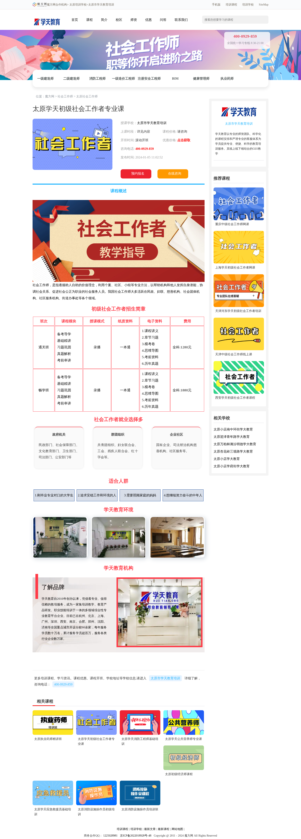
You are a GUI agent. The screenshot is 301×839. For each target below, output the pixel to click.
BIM (175, 78)
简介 (104, 19)
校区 (119, 19)
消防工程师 (97, 78)
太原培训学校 (78, 4)
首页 (74, 19)
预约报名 (137, 173)
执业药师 (227, 78)
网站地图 (177, 829)
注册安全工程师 (149, 78)
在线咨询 (174, 173)
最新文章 (150, 829)
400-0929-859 (63, 684)
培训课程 (231, 4)
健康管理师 (201, 78)
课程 (89, 19)
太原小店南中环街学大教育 (233, 429)
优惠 (148, 19)
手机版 (216, 4)
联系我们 (181, 19)
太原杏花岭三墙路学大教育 (233, 451)
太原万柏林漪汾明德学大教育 (235, 444)
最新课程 (163, 829)
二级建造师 (71, 78)
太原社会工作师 (87, 96)
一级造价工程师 (123, 78)
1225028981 (110, 835)
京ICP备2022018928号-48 (135, 835)
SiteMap (263, 4)
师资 (133, 19)
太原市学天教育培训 (151, 123)
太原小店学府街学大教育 (232, 466)
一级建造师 (45, 78)
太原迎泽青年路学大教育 (232, 437)
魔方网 (51, 4)
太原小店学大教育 (227, 459)
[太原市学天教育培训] (47, 15)
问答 (163, 19)
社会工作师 (65, 96)
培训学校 (248, 4)
